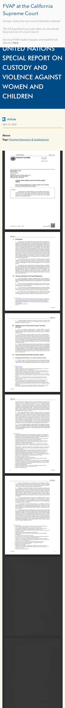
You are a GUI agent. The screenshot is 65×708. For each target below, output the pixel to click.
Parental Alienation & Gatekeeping (29, 140)
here (15, 43)
